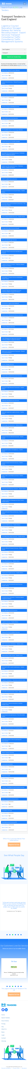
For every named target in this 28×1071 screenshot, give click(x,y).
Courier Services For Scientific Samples (11, 141)
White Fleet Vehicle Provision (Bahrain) (11, 70)
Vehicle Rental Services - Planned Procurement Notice (12, 82)
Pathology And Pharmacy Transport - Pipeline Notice (14, 488)
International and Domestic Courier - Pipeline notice (13, 691)
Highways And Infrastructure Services (10, 400)
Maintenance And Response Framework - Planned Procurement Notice (13, 352)
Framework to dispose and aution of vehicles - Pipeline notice (12, 704)
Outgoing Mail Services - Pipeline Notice (11, 524)
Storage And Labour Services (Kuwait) (10, 228)
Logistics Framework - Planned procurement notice (13, 680)
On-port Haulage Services (8, 364)
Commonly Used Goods (7, 764)
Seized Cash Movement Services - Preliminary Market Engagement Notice (12, 166)
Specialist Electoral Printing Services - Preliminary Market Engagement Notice (13, 153)
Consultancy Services (7, 810)
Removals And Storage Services (9, 239)
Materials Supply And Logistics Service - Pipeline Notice (13, 413)
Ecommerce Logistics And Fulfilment (10, 303)
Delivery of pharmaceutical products (10, 799)
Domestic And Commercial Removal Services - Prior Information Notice (14, 204)
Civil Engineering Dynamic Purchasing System (12, 727)
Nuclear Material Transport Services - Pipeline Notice (12, 549)
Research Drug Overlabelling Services (10, 106)
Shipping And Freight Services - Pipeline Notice (12, 572)
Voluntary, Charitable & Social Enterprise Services (13, 787)
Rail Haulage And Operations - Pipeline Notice (12, 425)
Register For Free (14, 844)
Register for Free (21, 65)
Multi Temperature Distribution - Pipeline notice (12, 643)
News (2, 1032)
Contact (3, 1038)
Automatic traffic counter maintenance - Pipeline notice (13, 667)
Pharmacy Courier (6, 775)
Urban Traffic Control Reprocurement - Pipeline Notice (12, 476)
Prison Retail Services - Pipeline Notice (11, 561)
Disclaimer (24, 1068)
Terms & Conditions (6, 1068)
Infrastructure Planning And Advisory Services (12, 315)
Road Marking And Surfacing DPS (9, 822)
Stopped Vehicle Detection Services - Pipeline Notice (12, 463)
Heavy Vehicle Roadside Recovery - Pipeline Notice (13, 216)
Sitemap (3, 1041)
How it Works (5, 1020)
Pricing (3, 1023)
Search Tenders (5, 1017)
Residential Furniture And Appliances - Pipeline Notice (12, 450)
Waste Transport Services (8, 752)
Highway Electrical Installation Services (11, 632)
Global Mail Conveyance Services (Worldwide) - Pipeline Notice (12, 278)
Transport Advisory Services (8, 326)
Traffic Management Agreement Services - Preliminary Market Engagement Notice (12, 339)
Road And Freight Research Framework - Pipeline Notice (13, 388)
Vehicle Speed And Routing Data (9, 95)
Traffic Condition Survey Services (9, 179)
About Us (4, 1029)
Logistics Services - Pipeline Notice (10, 622)
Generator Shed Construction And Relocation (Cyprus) (12, 252)
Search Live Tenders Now (14, 57)
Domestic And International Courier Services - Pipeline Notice (12, 585)
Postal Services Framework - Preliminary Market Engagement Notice (13, 598)
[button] (7, 934)
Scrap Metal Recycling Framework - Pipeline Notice (13, 536)
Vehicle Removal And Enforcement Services (12, 375)
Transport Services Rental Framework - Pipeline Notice (13, 437)
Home (3, 1014)
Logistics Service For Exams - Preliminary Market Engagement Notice (13, 265)
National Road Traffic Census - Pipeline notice (12, 655)
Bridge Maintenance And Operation (10, 118)
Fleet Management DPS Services (9, 610)
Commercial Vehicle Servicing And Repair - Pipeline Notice (13, 191)
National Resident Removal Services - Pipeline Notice (12, 512)
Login (2, 1035)
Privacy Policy (16, 1068)
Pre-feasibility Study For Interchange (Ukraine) (12, 129)
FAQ (2, 1026)
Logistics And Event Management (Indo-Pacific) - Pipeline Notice (13, 501)
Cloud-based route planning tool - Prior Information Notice (13, 715)
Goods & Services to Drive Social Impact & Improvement (11, 740)
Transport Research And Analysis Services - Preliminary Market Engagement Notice (12, 291)
